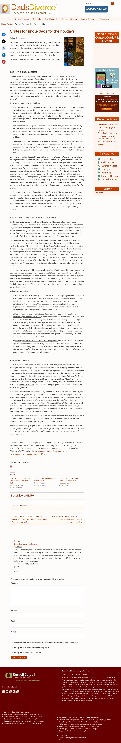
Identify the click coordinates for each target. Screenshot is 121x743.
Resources (104, 19)
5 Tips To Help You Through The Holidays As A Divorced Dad (20, 480)
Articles (11, 24)
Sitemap (84, 674)
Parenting (106, 172)
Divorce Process (22, 19)
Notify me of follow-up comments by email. (31, 647)
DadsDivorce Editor (23, 495)
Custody (37, 19)
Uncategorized (27, 505)
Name (14, 610)
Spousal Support (88, 19)
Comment (15, 583)
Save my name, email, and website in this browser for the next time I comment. (46, 642)
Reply (15, 571)
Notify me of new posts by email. (27, 652)
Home (3, 24)
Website (14, 632)
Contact (71, 674)
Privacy (77, 674)
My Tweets (99, 192)
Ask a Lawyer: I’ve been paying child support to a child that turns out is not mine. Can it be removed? (29, 519)
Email (13, 621)
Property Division (69, 19)
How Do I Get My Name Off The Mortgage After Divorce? (108, 127)
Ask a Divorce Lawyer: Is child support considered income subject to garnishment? (67, 519)
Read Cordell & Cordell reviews (12, 687)
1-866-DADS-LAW (96, 9)
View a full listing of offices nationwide (73, 738)
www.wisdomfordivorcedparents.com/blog (27, 454)
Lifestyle (106, 169)
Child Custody (108, 159)
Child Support (51, 19)
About (65, 674)
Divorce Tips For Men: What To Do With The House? (107, 142)
